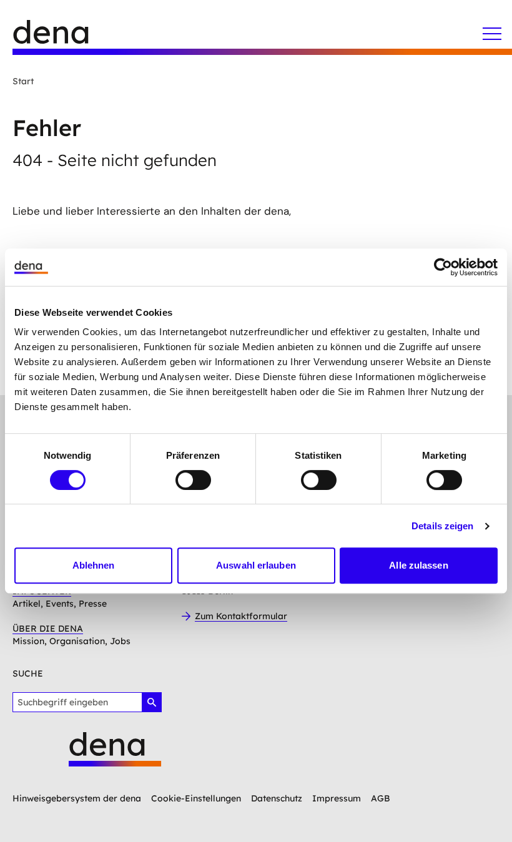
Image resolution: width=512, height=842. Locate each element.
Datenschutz (276, 798)
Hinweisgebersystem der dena (76, 798)
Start (23, 81)
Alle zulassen (418, 565)
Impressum (336, 798)
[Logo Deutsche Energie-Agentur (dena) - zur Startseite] (62, 37)
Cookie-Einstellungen (196, 798)
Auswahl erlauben (256, 565)
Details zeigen (442, 526)
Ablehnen (93, 565)
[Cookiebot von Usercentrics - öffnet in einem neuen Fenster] (443, 267)
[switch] (193, 480)
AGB (380, 798)
